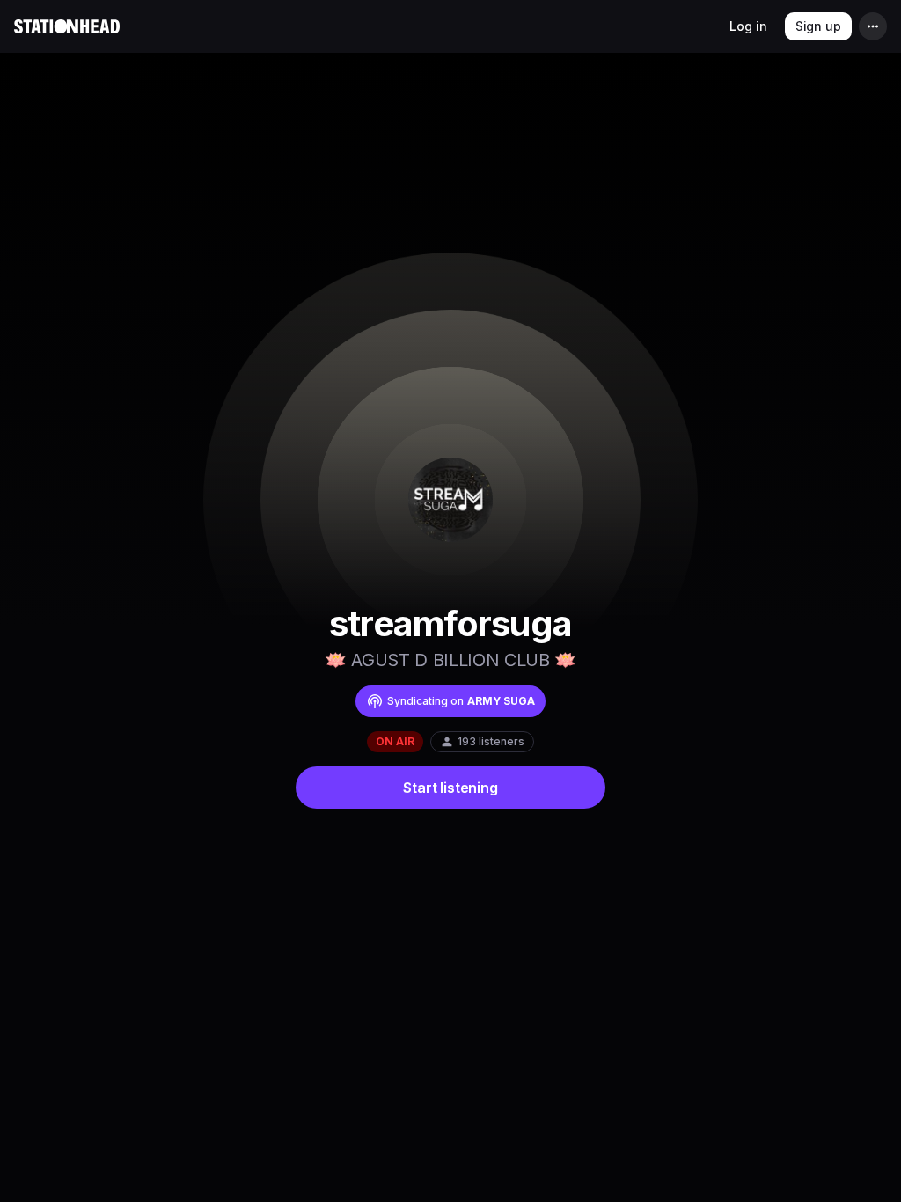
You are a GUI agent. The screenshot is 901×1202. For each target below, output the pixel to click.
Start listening (450, 787)
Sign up (818, 25)
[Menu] (873, 26)
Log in (747, 25)
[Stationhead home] (67, 26)
